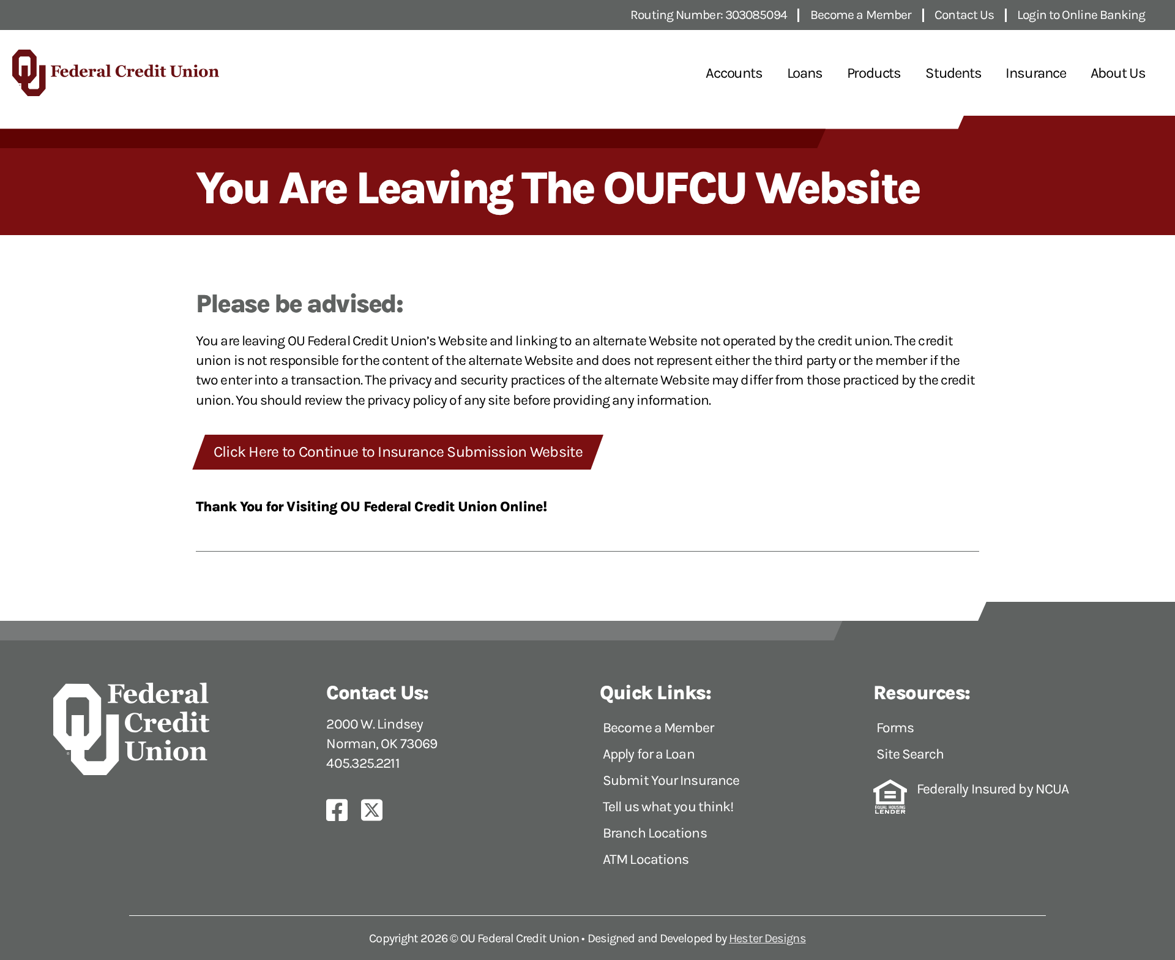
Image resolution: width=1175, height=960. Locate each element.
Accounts (734, 72)
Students (953, 72)
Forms (895, 727)
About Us (1118, 72)
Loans (804, 72)
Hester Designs (767, 938)
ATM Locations (645, 859)
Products (874, 72)
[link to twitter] (378, 810)
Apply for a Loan (649, 754)
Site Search (910, 754)
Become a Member (658, 727)
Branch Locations (655, 833)
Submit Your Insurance (671, 780)
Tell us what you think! (668, 806)
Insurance (1035, 72)
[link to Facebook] (343, 810)
